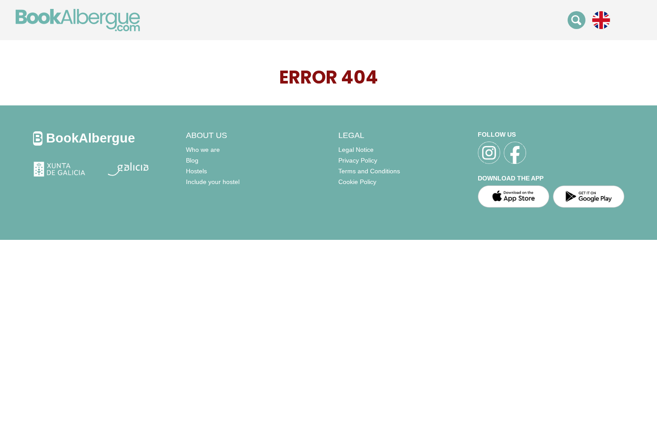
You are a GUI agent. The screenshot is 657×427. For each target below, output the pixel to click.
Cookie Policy (357, 181)
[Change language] (601, 19)
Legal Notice (356, 149)
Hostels (196, 171)
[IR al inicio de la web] (78, 19)
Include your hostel (213, 181)
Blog (192, 160)
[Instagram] (489, 153)
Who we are (203, 149)
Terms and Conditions (369, 171)
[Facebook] (515, 153)
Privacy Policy (357, 160)
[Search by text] (576, 19)
